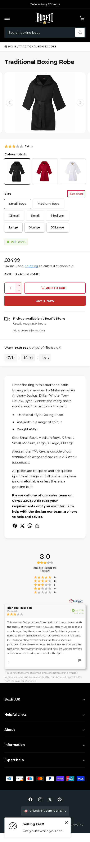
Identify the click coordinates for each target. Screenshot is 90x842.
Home (12, 46)
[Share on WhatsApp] (29, 525)
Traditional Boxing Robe (37, 46)
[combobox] (45, 32)
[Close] (66, 822)
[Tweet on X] (22, 525)
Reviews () (18, 146)
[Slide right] (80, 102)
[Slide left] (9, 102)
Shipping (31, 266)
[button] (7, 18)
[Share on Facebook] (14, 525)
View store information (29, 330)
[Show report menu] (79, 661)
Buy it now (45, 301)
